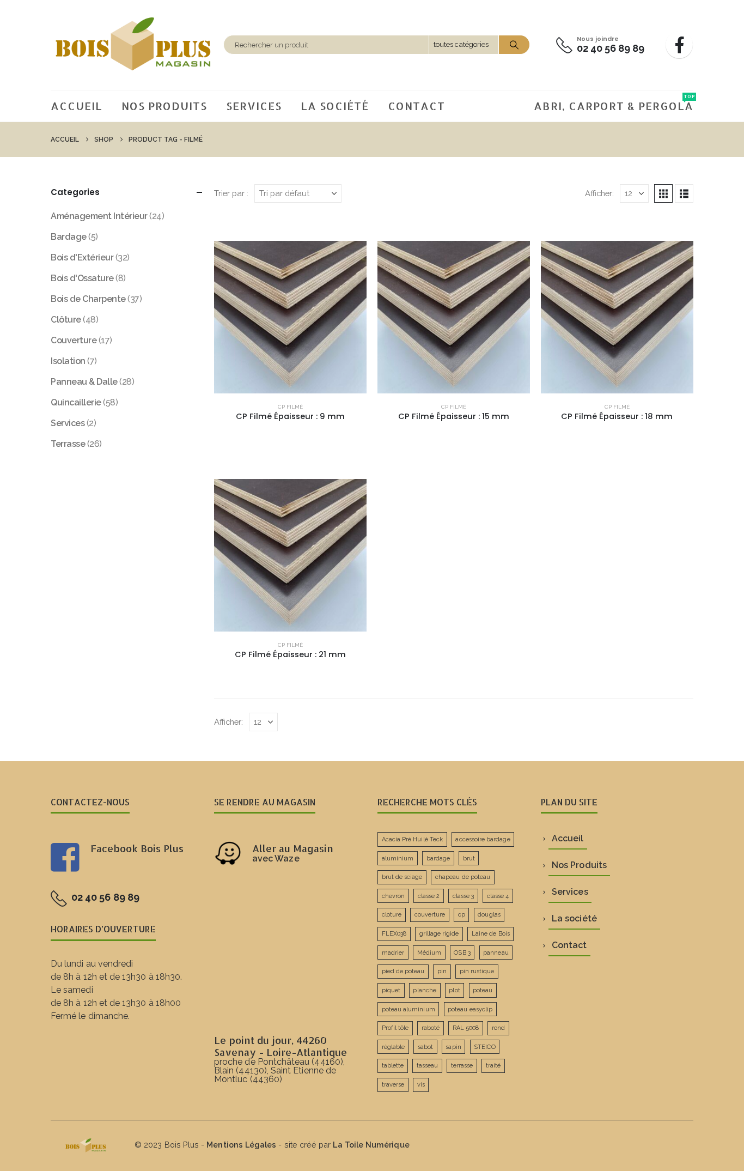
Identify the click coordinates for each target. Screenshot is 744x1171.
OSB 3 (462, 952)
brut (469, 858)
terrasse (462, 1065)
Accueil (76, 106)
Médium (429, 952)
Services (254, 106)
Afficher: (599, 193)
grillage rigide (439, 933)
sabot (425, 1047)
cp (461, 914)
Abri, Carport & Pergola (613, 103)
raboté (431, 1028)
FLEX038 (394, 933)
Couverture (73, 340)
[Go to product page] (290, 317)
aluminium (398, 858)
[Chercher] (514, 44)
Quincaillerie (76, 402)
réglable (393, 1047)
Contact (416, 106)
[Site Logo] (134, 45)
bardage (438, 858)
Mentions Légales (241, 1144)
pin (442, 971)
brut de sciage (402, 877)
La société (335, 106)
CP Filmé (290, 407)
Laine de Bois (491, 933)
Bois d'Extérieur (82, 257)
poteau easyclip (470, 1009)
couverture (430, 914)
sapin (453, 1047)
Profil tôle (395, 1028)
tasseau (427, 1065)
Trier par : (231, 193)
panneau (495, 952)
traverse (393, 1084)
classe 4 (498, 896)
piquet (391, 990)
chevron (393, 896)
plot (454, 990)
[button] (663, 193)
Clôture (66, 319)
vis (421, 1084)
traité (493, 1065)
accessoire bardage (482, 839)
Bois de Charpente (88, 299)
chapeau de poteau (462, 877)
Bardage (69, 237)
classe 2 (429, 896)
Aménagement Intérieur (99, 216)
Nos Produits (164, 106)
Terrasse (68, 444)
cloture (391, 914)
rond (498, 1028)
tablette (393, 1065)
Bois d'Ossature (82, 278)
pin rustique (477, 971)
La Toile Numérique (371, 1144)
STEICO (484, 1047)
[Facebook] (679, 44)
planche (424, 990)
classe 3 (463, 896)
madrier (393, 952)
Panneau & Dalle (84, 382)
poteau (482, 990)
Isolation (68, 361)
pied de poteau (403, 971)
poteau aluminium (408, 1009)
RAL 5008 (466, 1028)
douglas (489, 914)
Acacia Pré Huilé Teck (412, 839)
